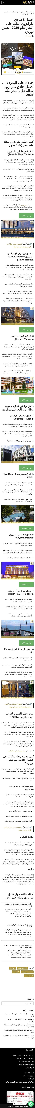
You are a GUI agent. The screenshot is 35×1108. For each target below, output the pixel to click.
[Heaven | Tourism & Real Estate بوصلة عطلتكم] (28, 2)
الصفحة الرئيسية (29, 1072)
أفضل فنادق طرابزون (22, 968)
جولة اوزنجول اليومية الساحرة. (16, 751)
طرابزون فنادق (16, 971)
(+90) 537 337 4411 (28, 1058)
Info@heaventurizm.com (26, 1061)
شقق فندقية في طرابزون (27, 971)
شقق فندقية (12, 968)
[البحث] (3, 1003)
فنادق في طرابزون (29, 975)
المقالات (31, 1079)
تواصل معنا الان (26, 216)
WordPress (10, 1106)
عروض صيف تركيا (28, 1076)
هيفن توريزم (24, 205)
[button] (31, 1104)
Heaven (29, 36)
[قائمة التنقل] (3, 2)
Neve (26, 1106)
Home (32, 12)
